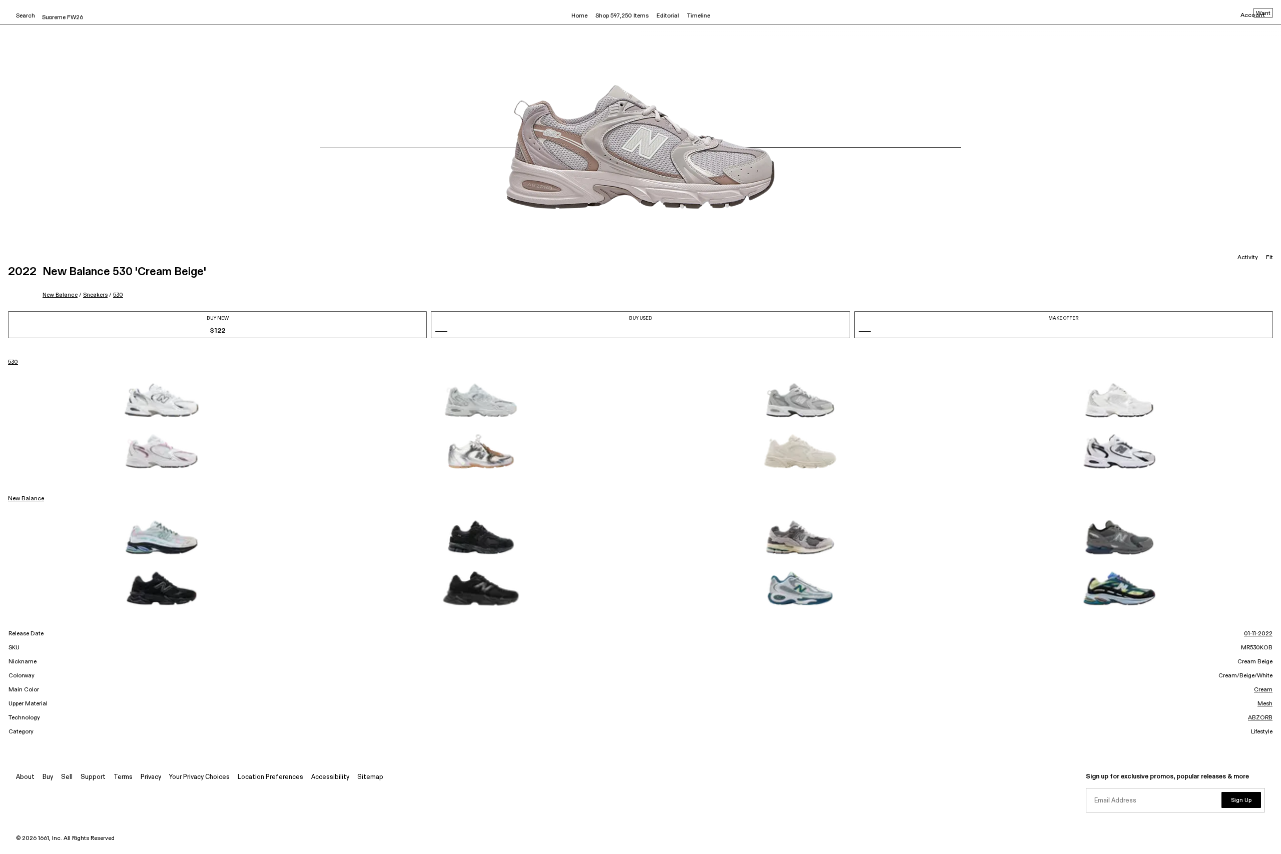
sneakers (95, 295)
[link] (161, 400)
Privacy (151, 777)
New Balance (60, 295)
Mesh (1264, 704)
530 (118, 295)
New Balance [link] (26, 499)
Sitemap (370, 777)
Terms (123, 777)
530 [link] (13, 362)
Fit (1269, 258)
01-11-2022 (1258, 634)
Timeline (698, 16)
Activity (1247, 258)
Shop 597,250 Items (622, 16)
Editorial (668, 16)
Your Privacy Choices (199, 777)
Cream (1263, 690)
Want (1263, 14)
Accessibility (330, 777)
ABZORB (1260, 718)
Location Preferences (270, 777)
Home (579, 16)
